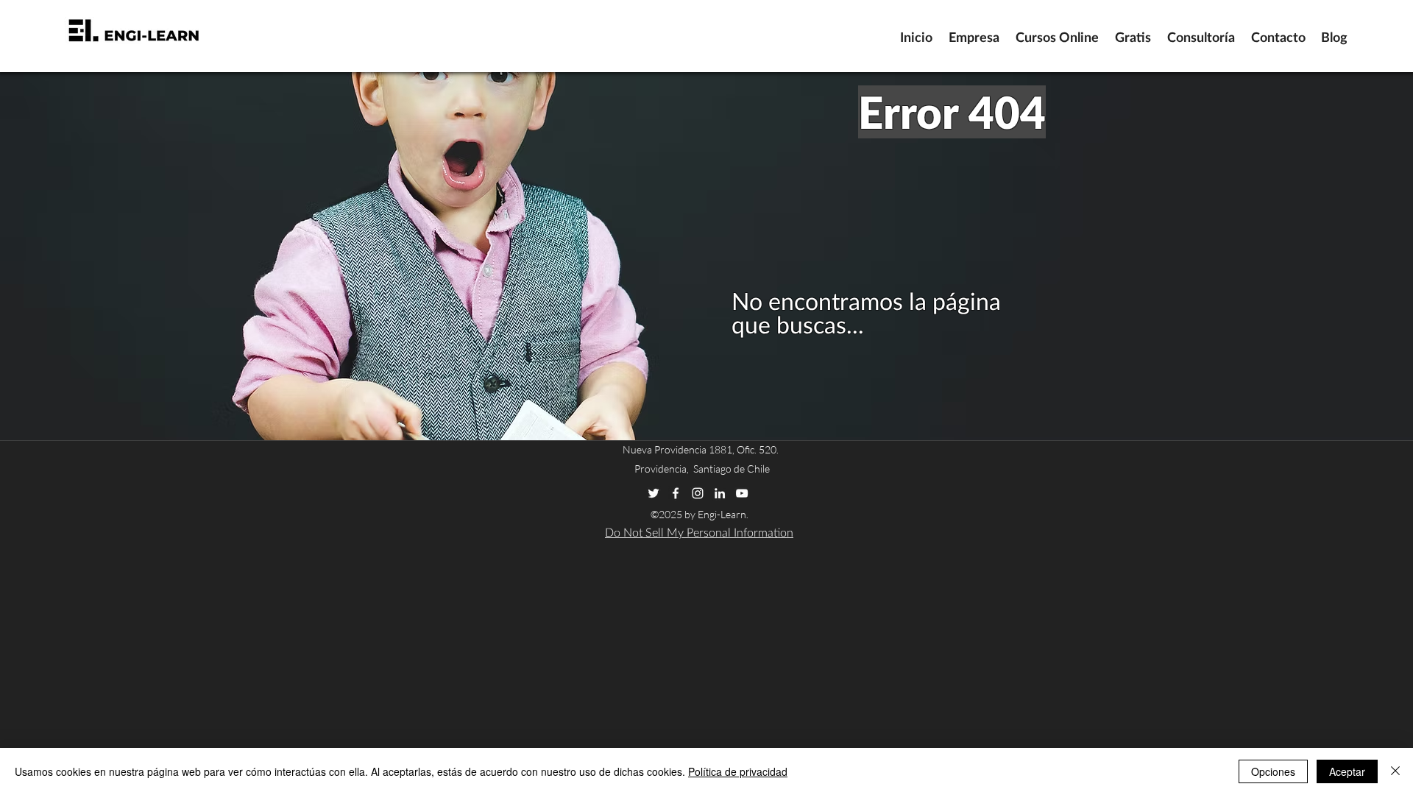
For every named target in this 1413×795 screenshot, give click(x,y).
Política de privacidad (737, 771)
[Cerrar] (1395, 771)
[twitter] (653, 493)
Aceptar (1347, 771)
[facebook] (675, 493)
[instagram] (697, 493)
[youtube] (741, 493)
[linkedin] (719, 493)
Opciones (1273, 771)
